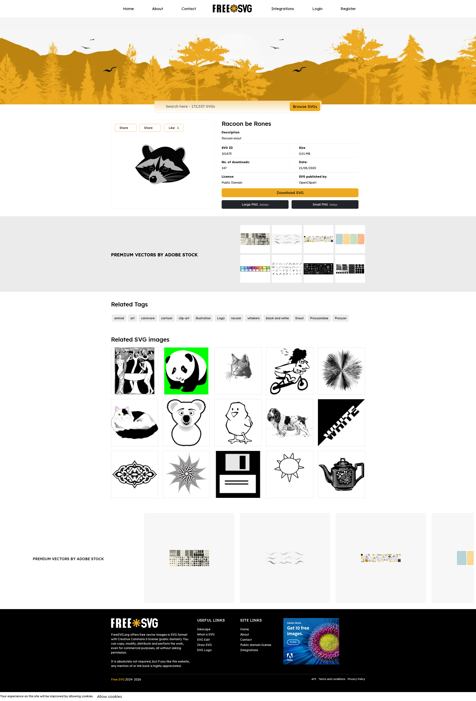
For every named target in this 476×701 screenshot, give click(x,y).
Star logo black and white (185, 493)
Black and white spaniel (287, 441)
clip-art (184, 318)
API (314, 679)
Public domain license (255, 645)
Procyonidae (319, 318)
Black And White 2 (335, 441)
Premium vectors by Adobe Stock (154, 254)
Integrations (282, 8)
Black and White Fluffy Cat (134, 441)
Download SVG (290, 192)
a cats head (227, 389)
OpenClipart (307, 182)
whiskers (253, 318)
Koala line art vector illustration (186, 439)
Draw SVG (204, 645)
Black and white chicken (235, 441)
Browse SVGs (305, 106)
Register (348, 8)
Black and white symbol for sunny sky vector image (289, 490)
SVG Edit (203, 639)
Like (174, 128)
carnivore (148, 318)
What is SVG (206, 634)
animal (119, 318)
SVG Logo (204, 650)
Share (124, 128)
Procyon (340, 318)
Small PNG (325, 204)
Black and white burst (337, 389)
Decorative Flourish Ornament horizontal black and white (134, 488)
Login (317, 8)
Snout (299, 318)
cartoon (166, 318)
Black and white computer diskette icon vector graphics (238, 488)
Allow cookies (109, 696)
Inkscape (203, 629)
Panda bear (175, 389)
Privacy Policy (356, 679)
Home (128, 8)
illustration (203, 318)
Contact (188, 8)
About (157, 8)
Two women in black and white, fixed (134, 387)
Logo (221, 318)
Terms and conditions (332, 679)
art (132, 318)
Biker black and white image (289, 387)
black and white (277, 318)
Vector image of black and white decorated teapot (341, 490)
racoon (236, 318)
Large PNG (255, 204)
